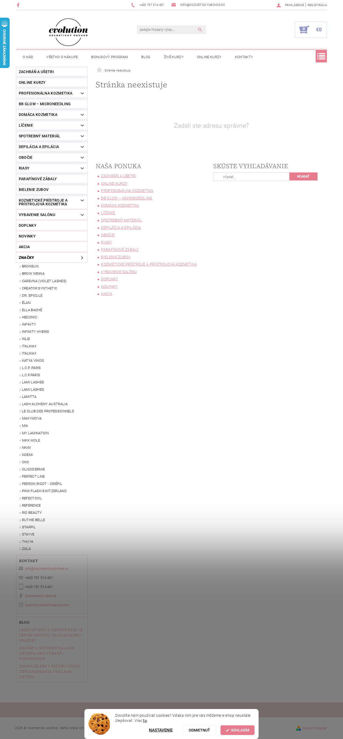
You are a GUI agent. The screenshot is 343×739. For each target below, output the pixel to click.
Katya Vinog (33, 361)
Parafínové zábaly (38, 179)
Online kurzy (209, 57)
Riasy (24, 168)
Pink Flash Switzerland (44, 491)
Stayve (28, 534)
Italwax (29, 353)
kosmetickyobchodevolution (47, 605)
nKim (26, 448)
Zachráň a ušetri (36, 72)
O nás (28, 57)
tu (145, 720)
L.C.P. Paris (31, 368)
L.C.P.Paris (31, 375)
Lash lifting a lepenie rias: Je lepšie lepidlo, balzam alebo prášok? (51, 635)
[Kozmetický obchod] (68, 32)
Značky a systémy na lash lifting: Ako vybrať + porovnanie (47, 653)
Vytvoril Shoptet (314, 728)
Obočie (26, 157)
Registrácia (317, 5)
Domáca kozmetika (38, 114)
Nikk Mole (31, 440)
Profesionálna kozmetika (45, 93)
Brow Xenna (33, 274)
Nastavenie (161, 730)
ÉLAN (26, 303)
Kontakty (244, 57)
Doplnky (27, 225)
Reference (31, 505)
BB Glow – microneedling (45, 104)
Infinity (29, 324)
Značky (26, 257)
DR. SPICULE (32, 295)
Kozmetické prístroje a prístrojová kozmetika (43, 202)
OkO (25, 462)
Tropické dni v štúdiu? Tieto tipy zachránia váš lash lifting (49, 671)
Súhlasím (240, 730)
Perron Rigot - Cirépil (42, 484)
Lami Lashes (33, 389)
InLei (26, 339)
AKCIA (24, 247)
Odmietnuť (199, 730)
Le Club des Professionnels (48, 411)
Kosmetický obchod (40, 596)
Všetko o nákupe (62, 57)
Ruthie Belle (33, 520)
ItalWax (29, 346)
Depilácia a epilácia (39, 147)
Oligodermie (33, 469)
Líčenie (26, 125)
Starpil (29, 527)
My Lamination (35, 433)
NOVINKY (27, 236)
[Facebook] (19, 5)
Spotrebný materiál (40, 136)
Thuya (27, 542)
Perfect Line (33, 476)
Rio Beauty (32, 513)
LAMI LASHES (33, 382)
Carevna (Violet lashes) (44, 281)
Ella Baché (32, 310)
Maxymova (32, 418)
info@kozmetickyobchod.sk (47, 569)
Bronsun (30, 266)
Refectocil (32, 498)
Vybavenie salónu (37, 215)
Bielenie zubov (34, 189)
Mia (25, 426)
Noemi (27, 455)
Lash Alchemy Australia (45, 404)
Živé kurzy (174, 57)
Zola (26, 549)
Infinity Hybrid (36, 332)
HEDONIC (29, 317)
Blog (145, 57)
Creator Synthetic (39, 288)
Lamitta (29, 397)
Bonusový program (109, 57)
